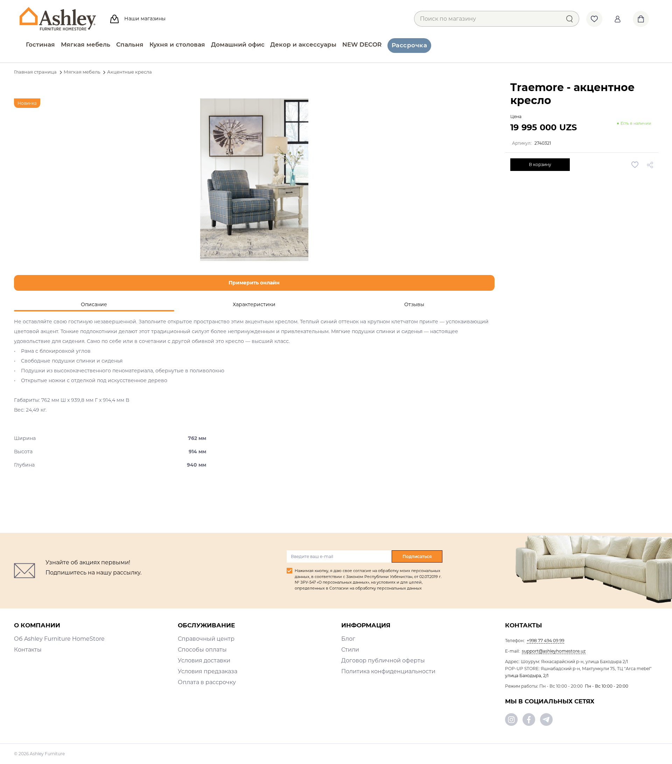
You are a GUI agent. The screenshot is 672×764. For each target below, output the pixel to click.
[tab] (94, 304)
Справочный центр (206, 638)
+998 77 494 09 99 (545, 640)
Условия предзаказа (207, 671)
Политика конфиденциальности (388, 671)
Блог (348, 638)
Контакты (28, 649)
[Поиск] (569, 18)
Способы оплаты (202, 649)
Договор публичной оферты (383, 660)
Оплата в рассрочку (207, 682)
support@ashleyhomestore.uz (554, 651)
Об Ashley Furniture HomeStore (59, 638)
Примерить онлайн (254, 283)
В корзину (540, 164)
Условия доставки (204, 660)
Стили (350, 649)
